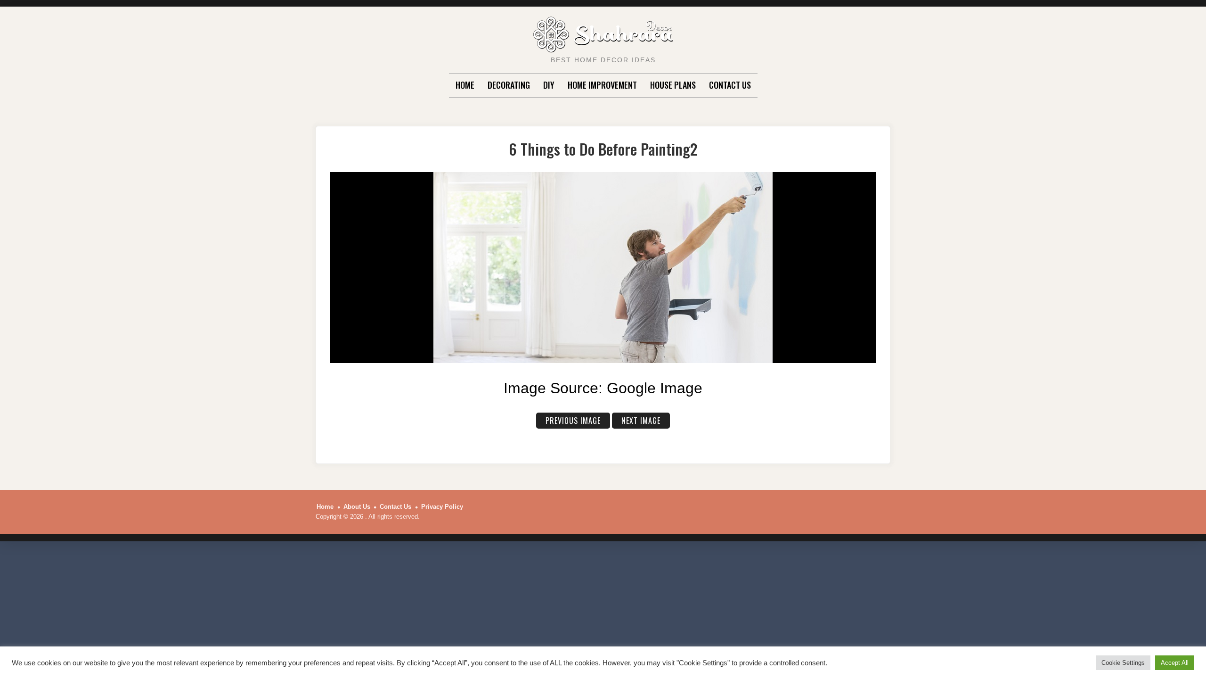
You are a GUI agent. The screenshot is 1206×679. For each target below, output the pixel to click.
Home (465, 85)
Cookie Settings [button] (1123, 662)
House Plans (673, 85)
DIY (548, 85)
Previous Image (573, 420)
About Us (356, 506)
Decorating (509, 85)
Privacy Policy (442, 506)
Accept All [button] (1175, 662)
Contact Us (730, 85)
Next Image (640, 420)
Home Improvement (602, 85)
